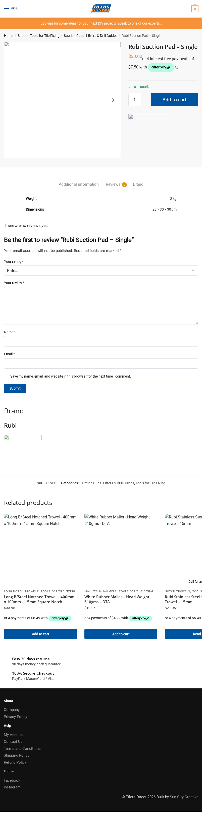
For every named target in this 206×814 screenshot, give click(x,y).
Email (9, 354)
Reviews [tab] (113, 184)
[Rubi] (147, 133)
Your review (14, 283)
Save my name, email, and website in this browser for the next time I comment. (70, 376)
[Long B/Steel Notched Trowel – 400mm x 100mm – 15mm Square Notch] (40, 550)
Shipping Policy (16, 755)
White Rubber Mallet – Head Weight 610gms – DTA (116, 599)
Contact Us (13, 741)
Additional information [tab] (79, 184)
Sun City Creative (184, 797)
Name (10, 332)
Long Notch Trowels (21, 591)
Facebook (12, 780)
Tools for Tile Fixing (45, 36)
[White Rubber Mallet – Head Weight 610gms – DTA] (120, 550)
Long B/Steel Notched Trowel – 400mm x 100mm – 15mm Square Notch (39, 599)
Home (8, 36)
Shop (22, 36)
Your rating (14, 261)
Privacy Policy (15, 716)
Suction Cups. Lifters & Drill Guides (90, 36)
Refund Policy (15, 762)
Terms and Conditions (22, 748)
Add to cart (175, 100)
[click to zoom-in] (62, 100)
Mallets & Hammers (100, 591)
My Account (14, 735)
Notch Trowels (177, 591)
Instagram (12, 787)
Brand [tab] (138, 184)
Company (12, 709)
